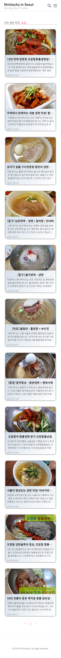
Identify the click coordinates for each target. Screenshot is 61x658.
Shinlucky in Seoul (19, 4)
